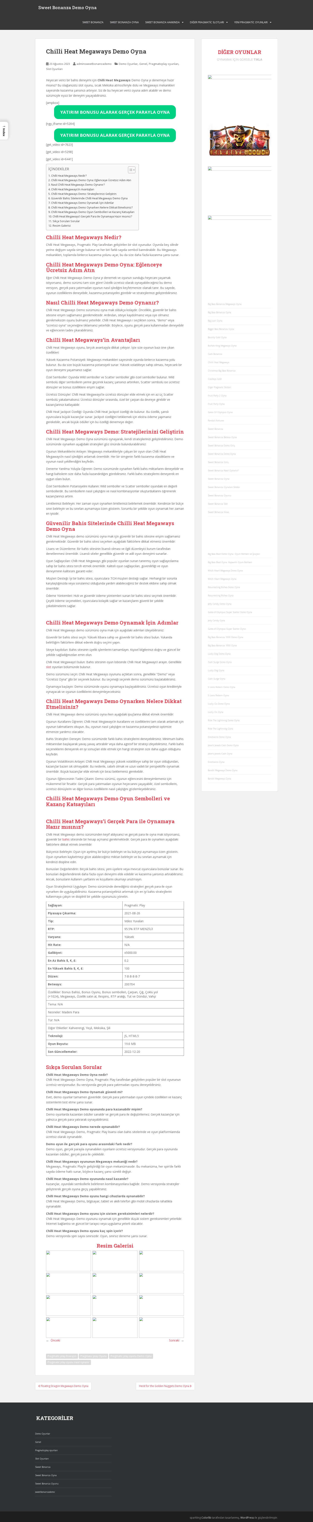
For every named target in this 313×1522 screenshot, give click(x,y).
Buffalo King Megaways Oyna (222, 345)
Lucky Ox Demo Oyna (219, 703)
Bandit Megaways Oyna (219, 778)
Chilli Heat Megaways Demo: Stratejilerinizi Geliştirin (83, 194)
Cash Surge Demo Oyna (220, 662)
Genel (143, 64)
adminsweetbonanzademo (94, 64)
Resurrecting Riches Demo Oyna (224, 587)
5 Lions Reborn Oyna (218, 695)
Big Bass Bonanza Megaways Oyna (224, 304)
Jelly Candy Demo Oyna (219, 603)
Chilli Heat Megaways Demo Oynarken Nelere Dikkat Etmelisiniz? (92, 207)
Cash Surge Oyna (216, 678)
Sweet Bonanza (92, 22)
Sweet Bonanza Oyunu (219, 495)
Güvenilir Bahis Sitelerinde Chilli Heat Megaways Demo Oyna (89, 198)
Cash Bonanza (215, 353)
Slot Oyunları (54, 69)
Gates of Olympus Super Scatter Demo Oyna (230, 612)
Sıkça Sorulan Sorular (66, 221)
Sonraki (174, 1407)
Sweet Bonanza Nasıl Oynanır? (223, 470)
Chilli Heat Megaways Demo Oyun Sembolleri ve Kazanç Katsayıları (92, 212)
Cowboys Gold (215, 378)
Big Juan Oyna (215, 320)
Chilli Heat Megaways (218, 362)
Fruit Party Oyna (216, 403)
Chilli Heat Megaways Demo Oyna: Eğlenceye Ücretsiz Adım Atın (91, 180)
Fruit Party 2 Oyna (217, 395)
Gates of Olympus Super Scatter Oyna (227, 628)
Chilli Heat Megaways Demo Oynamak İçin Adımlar (82, 203)
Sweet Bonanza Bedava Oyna (222, 437)
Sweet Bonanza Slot (218, 503)
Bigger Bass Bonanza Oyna (221, 329)
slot (48, 700)
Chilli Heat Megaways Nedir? (69, 176)
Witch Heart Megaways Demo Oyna (225, 570)
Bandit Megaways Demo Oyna (222, 770)
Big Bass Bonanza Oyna (219, 312)
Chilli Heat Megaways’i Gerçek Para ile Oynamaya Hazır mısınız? (92, 216)
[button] (4, 131)
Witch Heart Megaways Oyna (222, 578)
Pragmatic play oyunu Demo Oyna (131, 1422)
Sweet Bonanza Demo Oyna (67, 7)
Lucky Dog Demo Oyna (219, 653)
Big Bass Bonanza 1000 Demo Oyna (225, 637)
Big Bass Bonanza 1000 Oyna (222, 645)
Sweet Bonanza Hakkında (162, 22)
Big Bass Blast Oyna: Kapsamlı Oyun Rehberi (230, 562)
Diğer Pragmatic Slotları (207, 22)
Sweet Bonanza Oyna (124, 22)
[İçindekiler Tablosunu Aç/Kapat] (129, 169)
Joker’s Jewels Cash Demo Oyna (223, 745)
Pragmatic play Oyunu (93, 1422)
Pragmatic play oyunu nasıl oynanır (68, 1429)
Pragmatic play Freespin (61, 1422)
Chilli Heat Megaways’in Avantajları (72, 189)
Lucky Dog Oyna (216, 670)
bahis (66, 906)
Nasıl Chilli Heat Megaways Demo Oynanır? (78, 184)
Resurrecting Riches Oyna (221, 595)
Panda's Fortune (216, 420)
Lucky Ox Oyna (215, 712)
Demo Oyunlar (128, 64)
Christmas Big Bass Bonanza (221, 370)
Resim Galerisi (62, 225)
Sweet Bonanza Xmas (218, 512)
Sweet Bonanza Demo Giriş (221, 445)
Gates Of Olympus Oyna (220, 412)
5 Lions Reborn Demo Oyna (221, 687)
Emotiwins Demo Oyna (219, 737)
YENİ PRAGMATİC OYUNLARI (251, 22)
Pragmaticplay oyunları (163, 64)
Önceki (55, 1407)
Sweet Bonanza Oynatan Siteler (224, 487)
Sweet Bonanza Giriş (218, 462)
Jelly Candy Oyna (216, 620)
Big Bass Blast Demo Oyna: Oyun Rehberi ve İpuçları (234, 553)
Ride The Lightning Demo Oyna (224, 720)
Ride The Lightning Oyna (220, 728)
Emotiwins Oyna (216, 761)
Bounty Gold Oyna (217, 337)
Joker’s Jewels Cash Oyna (220, 753)
